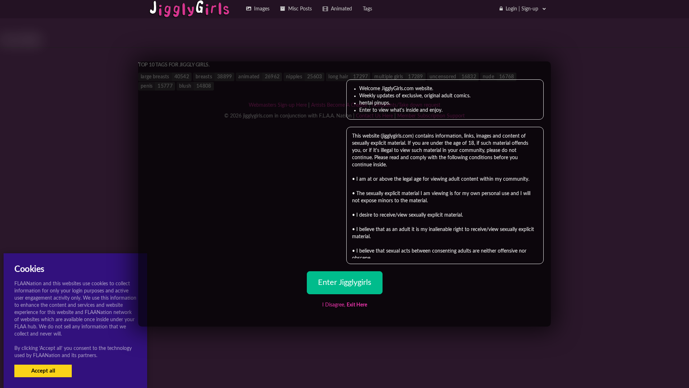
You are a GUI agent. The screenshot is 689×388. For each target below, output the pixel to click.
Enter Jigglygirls (344, 282)
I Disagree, (344, 305)
